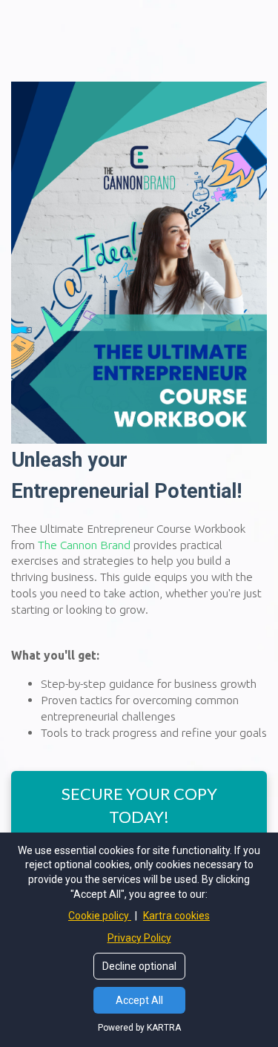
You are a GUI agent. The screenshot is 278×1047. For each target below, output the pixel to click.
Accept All (139, 1000)
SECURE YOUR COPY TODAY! (139, 805)
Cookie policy (99, 916)
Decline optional (139, 966)
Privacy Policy (139, 938)
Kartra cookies (176, 916)
